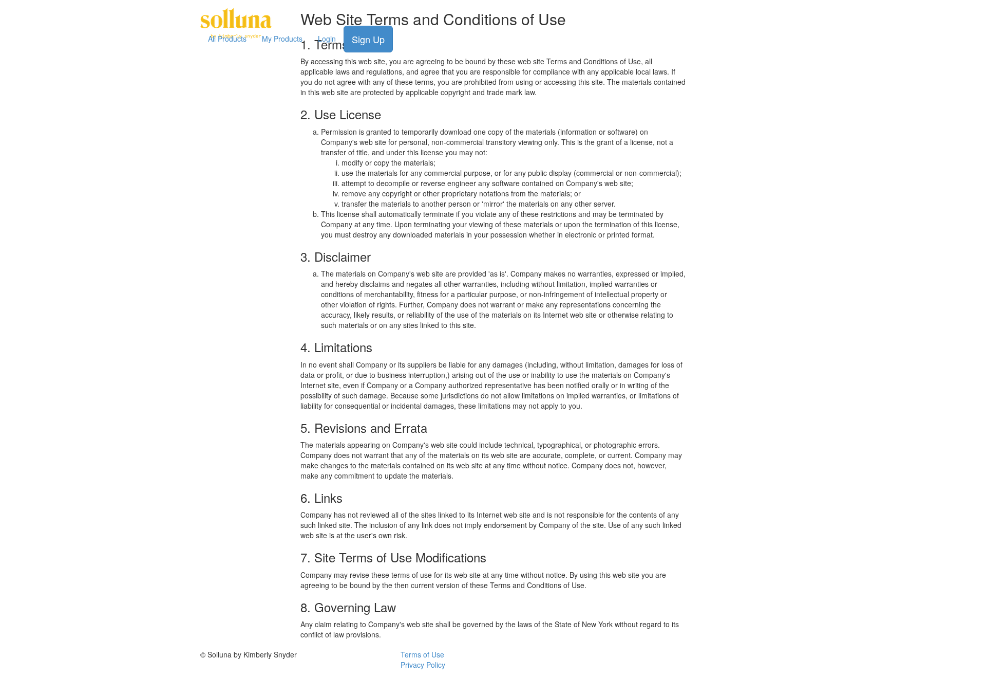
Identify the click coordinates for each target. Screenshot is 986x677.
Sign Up (368, 39)
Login (327, 38)
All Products (227, 38)
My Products (282, 38)
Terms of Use (422, 654)
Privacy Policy (423, 665)
